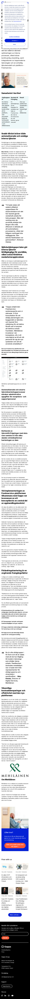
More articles (14, 915)
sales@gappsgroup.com (7, 977)
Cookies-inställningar (14, 36)
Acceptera (14, 40)
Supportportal (6, 986)
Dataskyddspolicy (5, 950)
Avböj (14, 44)
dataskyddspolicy (17, 21)
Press (2, 952)
